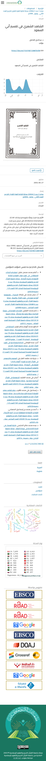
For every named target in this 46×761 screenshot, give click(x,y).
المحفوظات (30, 8)
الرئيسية (40, 8)
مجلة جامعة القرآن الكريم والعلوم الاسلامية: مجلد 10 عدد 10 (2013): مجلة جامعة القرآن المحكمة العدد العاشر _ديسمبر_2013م (21, 318)
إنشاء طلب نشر (35, 451)
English (39, 471)
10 (42, 443)
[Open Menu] (2, 2)
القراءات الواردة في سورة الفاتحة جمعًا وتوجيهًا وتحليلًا (20, 312)
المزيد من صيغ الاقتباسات (13, 256)
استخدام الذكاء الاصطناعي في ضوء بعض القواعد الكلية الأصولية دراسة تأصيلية (22, 275)
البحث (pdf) (36, 170)
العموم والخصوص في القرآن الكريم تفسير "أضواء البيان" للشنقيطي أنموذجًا (20, 361)
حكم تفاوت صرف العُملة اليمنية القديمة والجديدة (20, 392)
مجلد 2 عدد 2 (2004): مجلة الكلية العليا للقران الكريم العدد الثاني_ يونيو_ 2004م (23, 12)
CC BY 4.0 (17, 758)
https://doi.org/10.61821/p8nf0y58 (26, 50)
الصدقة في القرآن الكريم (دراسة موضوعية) (21, 328)
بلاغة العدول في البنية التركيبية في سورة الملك (21, 427)
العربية (39, 467)
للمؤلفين (39, 490)
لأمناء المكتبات (36, 494)
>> (26, 443)
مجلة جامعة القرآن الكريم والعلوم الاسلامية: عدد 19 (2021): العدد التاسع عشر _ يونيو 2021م (20, 384)
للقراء (40, 486)
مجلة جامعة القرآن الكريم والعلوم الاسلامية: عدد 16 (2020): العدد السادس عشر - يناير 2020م (20, 419)
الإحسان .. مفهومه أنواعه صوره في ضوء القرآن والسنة (21, 296)
